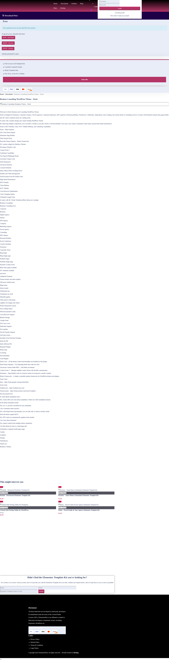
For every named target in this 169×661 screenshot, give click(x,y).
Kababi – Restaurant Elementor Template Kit (15, 495)
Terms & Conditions (37, 645)
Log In (16, 54)
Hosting (76, 652)
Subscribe (84, 79)
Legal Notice (35, 648)
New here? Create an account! (119, 16)
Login (120, 8)
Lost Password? (120, 13)
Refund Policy (35, 642)
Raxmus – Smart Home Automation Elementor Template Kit (78, 495)
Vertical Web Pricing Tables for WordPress (14, 510)
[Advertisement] (57, 466)
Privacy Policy (35, 639)
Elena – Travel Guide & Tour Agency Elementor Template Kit (78, 510)
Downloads (9, 94)
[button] (1, 659)
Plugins (2, 512)
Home (2, 94)
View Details (4, 493)
